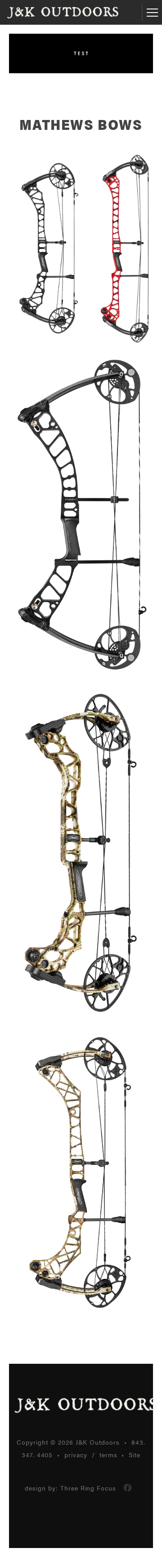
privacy (75, 1454)
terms (108, 1454)
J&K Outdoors (63, 12)
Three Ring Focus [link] (88, 1487)
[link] (127, 1487)
